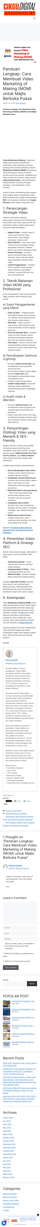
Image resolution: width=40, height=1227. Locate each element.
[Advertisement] (20, 32)
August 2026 (8, 1118)
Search (5, 980)
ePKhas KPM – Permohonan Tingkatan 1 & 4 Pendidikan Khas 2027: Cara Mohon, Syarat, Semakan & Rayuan (19, 1071)
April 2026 (7, 1131)
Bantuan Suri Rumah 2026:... (23, 1026)
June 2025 (7, 1164)
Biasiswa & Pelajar (10, 1197)
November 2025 (9, 1147)
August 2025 (8, 1157)
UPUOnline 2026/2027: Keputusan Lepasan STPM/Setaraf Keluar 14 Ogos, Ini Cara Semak (20, 1090)
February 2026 (8, 1138)
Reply (8, 886)
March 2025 (7, 1174)
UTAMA (6, 1210)
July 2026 (7, 1121)
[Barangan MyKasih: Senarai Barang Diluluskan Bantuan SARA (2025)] (6, 1044)
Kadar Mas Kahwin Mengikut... (24, 1034)
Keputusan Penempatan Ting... (24, 1009)
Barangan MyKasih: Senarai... (23, 1042)
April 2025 (7, 1171)
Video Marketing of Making (16, 814)
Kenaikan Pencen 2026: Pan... (23, 1017)
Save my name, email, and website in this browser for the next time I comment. (19, 946)
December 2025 (9, 1144)
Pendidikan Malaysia (11, 1204)
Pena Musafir (20, 103)
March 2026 (7, 1134)
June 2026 (7, 1124)
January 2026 (8, 1141)
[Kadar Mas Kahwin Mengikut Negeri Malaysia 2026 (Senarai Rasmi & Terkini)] (6, 1036)
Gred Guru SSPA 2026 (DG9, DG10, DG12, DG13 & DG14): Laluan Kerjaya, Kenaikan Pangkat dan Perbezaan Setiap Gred (19, 1098)
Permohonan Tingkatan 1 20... (23, 1001)
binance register (15, 865)
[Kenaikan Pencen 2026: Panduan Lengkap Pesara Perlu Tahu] (6, 1020)
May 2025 (7, 1167)
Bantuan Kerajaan (10, 1194)
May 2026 (7, 1128)
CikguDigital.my (20, 663)
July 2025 (6, 1161)
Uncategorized (8, 1207)
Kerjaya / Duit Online (13, 811)
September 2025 (9, 1154)
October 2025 (8, 1151)
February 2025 (8, 1177)
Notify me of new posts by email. (17, 961)
